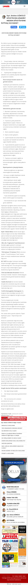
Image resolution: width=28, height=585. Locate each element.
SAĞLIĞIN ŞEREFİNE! (7, 443)
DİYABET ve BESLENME (8, 453)
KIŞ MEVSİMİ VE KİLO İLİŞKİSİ (9, 431)
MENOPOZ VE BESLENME (8, 425)
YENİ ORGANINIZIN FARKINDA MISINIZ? (12, 428)
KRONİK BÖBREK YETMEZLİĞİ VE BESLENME (13, 450)
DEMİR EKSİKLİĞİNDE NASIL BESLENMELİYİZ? (13, 440)
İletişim (8, 576)
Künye (4, 576)
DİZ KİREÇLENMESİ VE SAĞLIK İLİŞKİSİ (11, 438)
